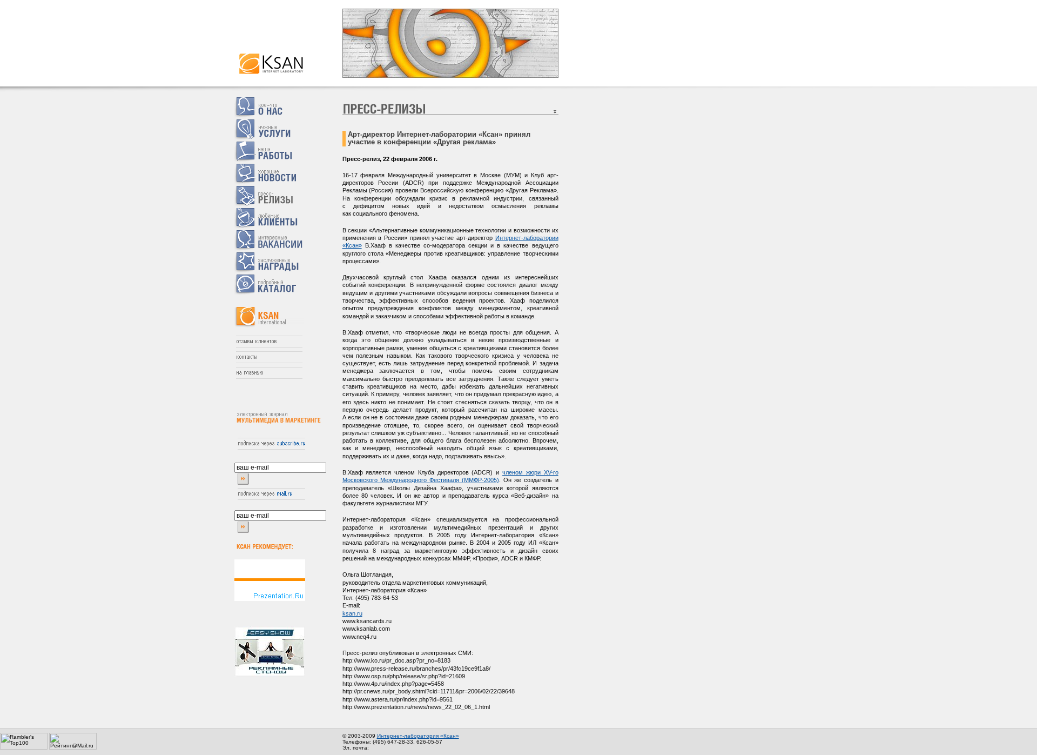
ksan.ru (352, 613)
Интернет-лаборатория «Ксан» (418, 736)
